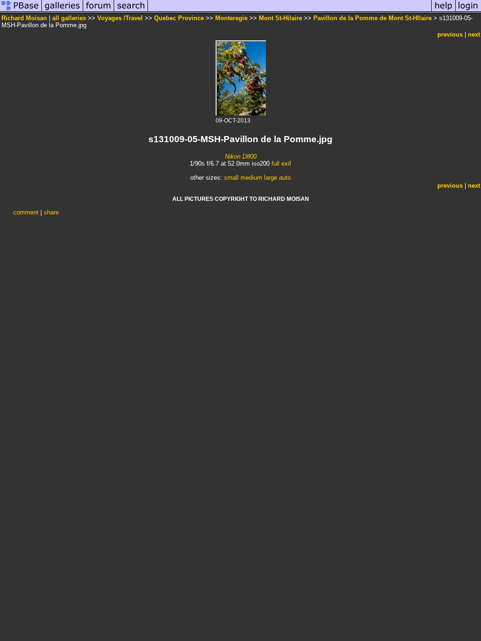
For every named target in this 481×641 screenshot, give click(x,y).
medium (251, 177)
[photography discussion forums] (98, 11)
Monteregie (231, 18)
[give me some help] (443, 11)
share (51, 212)
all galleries (69, 18)
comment (26, 212)
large (270, 177)
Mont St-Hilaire (280, 18)
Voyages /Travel (120, 18)
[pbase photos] (21, 11)
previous (450, 34)
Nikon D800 (240, 156)
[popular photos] (289, 11)
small (231, 177)
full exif (281, 163)
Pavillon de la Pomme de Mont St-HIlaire (372, 18)
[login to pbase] (468, 11)
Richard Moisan (24, 18)
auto (285, 177)
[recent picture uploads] (62, 11)
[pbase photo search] (131, 11)
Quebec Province (179, 18)
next (474, 34)
